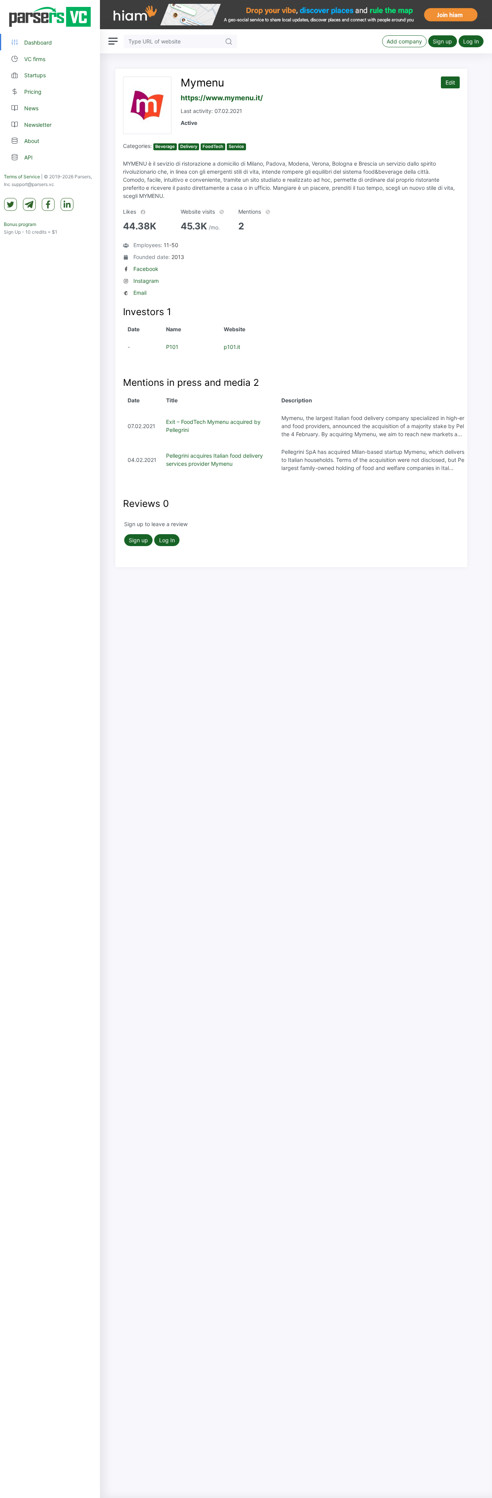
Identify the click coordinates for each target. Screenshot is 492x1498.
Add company (404, 41)
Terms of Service (22, 176)
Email (139, 292)
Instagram (146, 280)
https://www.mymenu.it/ (222, 98)
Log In (471, 41)
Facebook (145, 269)
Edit (450, 82)
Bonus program (20, 224)
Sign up (442, 41)
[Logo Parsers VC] (50, 17)
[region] (50, 749)
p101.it (232, 347)
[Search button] (228, 41)
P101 (172, 347)
